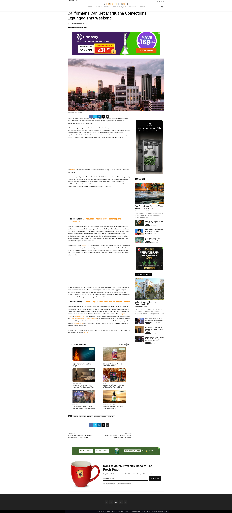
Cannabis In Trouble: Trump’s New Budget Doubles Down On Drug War (154, 329)
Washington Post (79, 316)
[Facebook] (91, 116)
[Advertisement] (99, 153)
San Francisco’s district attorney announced (84, 318)
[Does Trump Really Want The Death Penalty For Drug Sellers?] (139, 321)
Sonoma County (78, 323)
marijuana (90, 416)
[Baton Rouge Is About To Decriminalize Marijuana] (149, 289)
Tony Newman (75, 23)
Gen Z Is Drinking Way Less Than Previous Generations (149, 207)
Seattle (89, 321)
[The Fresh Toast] (116, 4)
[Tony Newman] (69, 24)
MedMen (84, 245)
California (75, 416)
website (85, 332)
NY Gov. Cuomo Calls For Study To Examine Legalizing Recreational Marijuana (154, 339)
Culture (147, 225)
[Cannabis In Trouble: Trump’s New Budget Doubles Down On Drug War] (139, 329)
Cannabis (70, 27)
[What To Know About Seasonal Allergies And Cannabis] (139, 232)
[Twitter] (95, 116)
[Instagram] (111, 502)
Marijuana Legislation (78, 27)
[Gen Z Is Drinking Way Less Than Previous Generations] (149, 193)
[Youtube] (125, 502)
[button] (162, 7)
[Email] (103, 116)
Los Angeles (82, 416)
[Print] (107, 116)
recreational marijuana (100, 416)
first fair (72, 169)
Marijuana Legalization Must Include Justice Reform (106, 302)
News (85, 27)
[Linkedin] (99, 116)
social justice (111, 416)
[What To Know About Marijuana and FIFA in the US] (139, 223)
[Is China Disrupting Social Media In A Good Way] (139, 240)
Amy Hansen (138, 211)
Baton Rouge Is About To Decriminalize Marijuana (145, 303)
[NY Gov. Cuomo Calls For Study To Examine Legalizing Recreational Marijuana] (139, 339)
